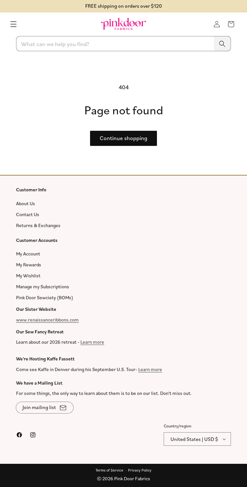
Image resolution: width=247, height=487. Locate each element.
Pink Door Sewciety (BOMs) (44, 297)
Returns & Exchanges (38, 225)
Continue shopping (123, 138)
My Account (28, 254)
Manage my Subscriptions (42, 286)
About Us (25, 203)
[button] (13, 24)
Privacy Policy (139, 469)
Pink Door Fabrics (132, 478)
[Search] (222, 43)
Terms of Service (109, 469)
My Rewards (28, 265)
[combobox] (123, 43)
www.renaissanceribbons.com (47, 319)
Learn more (92, 342)
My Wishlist (28, 275)
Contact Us (27, 214)
